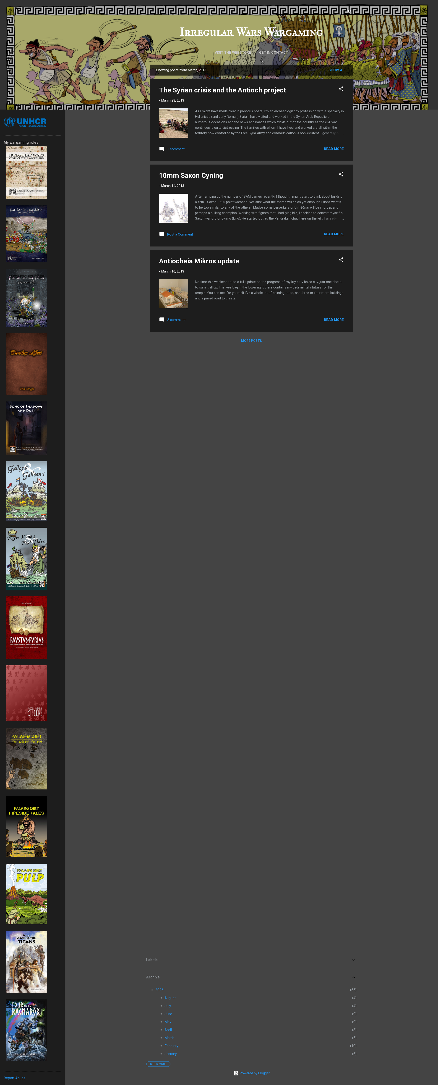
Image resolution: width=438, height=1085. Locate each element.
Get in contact (273, 52)
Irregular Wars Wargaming (251, 32)
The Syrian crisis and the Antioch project (222, 90)
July (167, 1006)
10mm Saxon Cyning (191, 175)
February (171, 1046)
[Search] (350, 12)
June (168, 1014)
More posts (251, 341)
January (170, 1054)
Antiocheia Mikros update (199, 261)
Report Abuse (15, 1078)
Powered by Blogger (254, 1073)
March (169, 1038)
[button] (341, 89)
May (167, 1022)
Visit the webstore (233, 52)
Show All (337, 70)
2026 (159, 990)
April (168, 1030)
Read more (334, 149)
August (170, 998)
